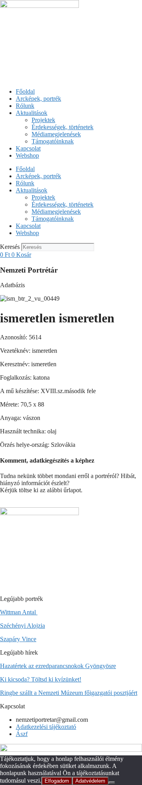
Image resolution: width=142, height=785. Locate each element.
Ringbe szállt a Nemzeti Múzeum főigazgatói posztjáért (68, 692)
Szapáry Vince (18, 639)
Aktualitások (31, 112)
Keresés (10, 246)
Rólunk (25, 105)
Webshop (27, 155)
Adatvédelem (90, 781)
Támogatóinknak (53, 141)
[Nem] (111, 782)
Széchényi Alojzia (22, 625)
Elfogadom (57, 781)
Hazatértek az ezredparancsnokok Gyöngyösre (58, 666)
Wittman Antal (18, 612)
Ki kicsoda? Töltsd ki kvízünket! (40, 679)
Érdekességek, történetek (62, 127)
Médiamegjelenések (56, 134)
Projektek (43, 120)
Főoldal (25, 91)
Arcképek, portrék (38, 98)
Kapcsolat (28, 148)
